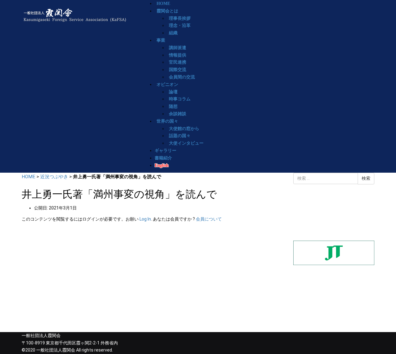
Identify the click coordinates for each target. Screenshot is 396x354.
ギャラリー (165, 150)
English (162, 165)
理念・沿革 (180, 25)
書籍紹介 (163, 158)
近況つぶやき (54, 176)
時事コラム (180, 99)
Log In (145, 219)
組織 (173, 33)
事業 (161, 40)
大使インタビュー (186, 143)
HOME (28, 176)
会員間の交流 (182, 77)
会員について (209, 219)
